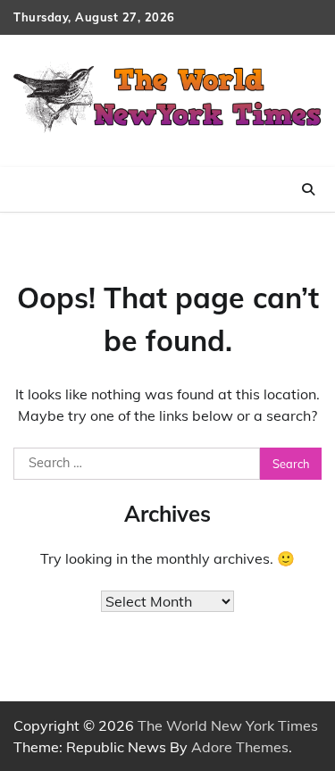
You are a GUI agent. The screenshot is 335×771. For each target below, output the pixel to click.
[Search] (308, 189)
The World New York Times (228, 725)
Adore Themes (240, 747)
